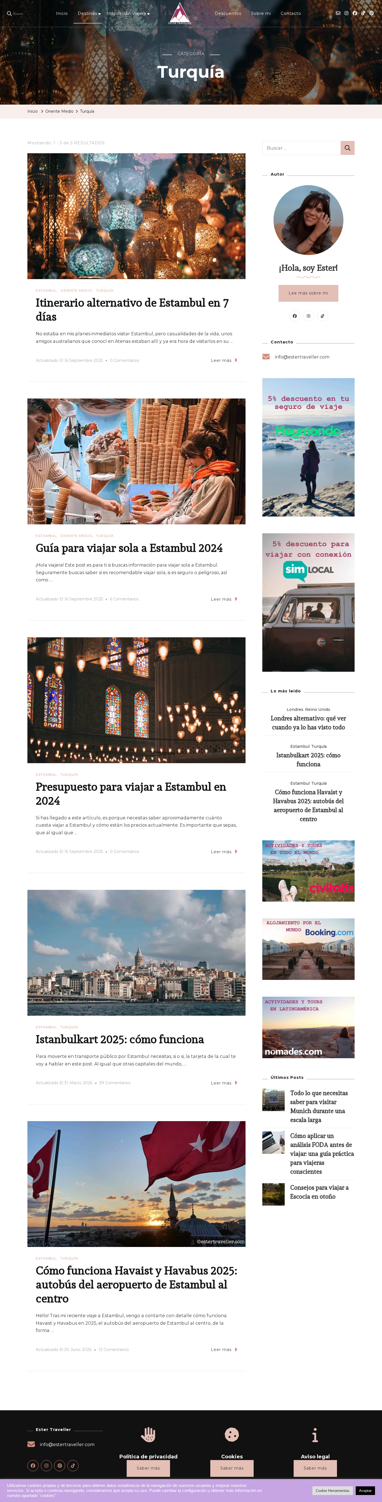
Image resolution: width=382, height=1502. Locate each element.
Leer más (221, 360)
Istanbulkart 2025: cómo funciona (120, 1039)
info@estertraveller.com (302, 357)
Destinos (87, 13)
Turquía (105, 290)
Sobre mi (261, 13)
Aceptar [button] (365, 1491)
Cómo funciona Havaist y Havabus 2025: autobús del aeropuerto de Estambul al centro (136, 1284)
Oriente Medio (76, 290)
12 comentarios (113, 1350)
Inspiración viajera (126, 13)
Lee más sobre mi (308, 293)
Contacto (291, 13)
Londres (295, 709)
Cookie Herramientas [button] (333, 1491)
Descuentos (228, 13)
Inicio (62, 13)
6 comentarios (124, 599)
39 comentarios (114, 1083)
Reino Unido (317, 709)
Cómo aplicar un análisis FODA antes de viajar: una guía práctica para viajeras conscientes (322, 1153)
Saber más (148, 1468)
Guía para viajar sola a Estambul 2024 (129, 547)
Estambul (46, 290)
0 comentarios (124, 361)
